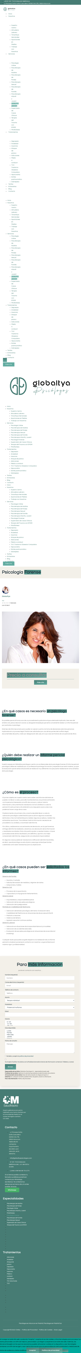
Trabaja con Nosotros (18, 420)
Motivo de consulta (11, 1041)
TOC (8, 1283)
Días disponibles (10, 1028)
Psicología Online (17, 425)
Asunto (7, 997)
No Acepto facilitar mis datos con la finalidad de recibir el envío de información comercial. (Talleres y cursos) (39, 1062)
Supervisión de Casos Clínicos (21, 442)
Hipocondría (15, 174)
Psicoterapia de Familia (19, 435)
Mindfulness (15, 129)
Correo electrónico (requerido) (14, 982)
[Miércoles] (40, 1035)
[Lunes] (40, 1031)
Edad (6, 1011)
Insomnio (14, 146)
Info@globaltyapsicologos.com (21, 1158)
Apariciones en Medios (19, 418)
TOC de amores (12, 1281)
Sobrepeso (15, 181)
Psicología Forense (17, 439)
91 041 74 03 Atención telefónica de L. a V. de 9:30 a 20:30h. (19, 1164)
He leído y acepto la (20, 1056)
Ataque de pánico (17, 459)
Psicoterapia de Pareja (19, 430)
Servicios (11, 54)
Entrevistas (12, 186)
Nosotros (11, 16)
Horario (7, 1019)
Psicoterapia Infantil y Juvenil (21, 437)
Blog (10, 189)
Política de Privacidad (30, 1330)
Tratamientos (13, 132)
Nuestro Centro (16, 411)
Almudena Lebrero (17, 413)
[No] (65, 1350)
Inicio (10, 14)
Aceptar (32, 1350)
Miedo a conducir (17, 463)
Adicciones (15, 155)
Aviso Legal (58, 1330)
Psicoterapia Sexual (18, 432)
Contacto (11, 191)
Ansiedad (14, 143)
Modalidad (8, 1004)
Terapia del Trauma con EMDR (14, 122)
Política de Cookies (45, 1330)
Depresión (15, 141)
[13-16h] (40, 1024)
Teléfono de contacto (11, 990)
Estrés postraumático (18, 470)
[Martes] (40, 1033)
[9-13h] (40, 1022)
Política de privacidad (24, 1078)
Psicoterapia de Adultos (19, 428)
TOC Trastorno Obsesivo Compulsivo (24, 466)
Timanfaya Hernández (19, 416)
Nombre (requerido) (11, 975)
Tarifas (10, 184)
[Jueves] (40, 1037)
